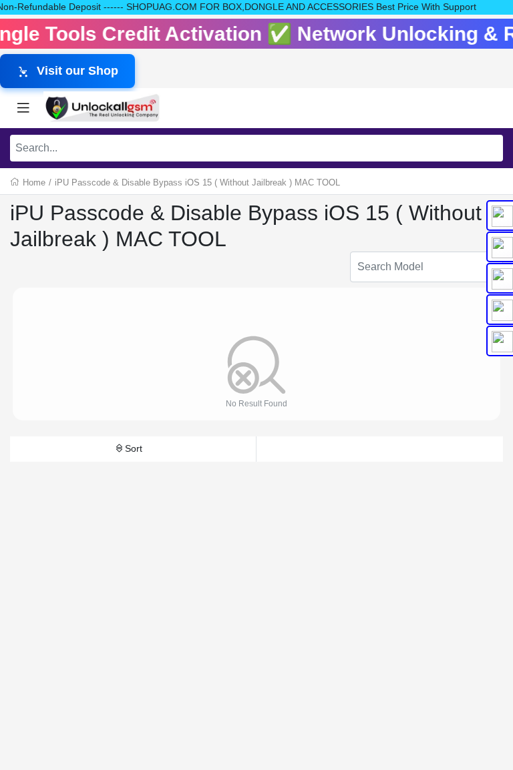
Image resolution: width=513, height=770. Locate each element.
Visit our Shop (77, 70)
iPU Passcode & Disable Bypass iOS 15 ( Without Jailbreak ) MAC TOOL (197, 182)
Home (34, 182)
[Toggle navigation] (23, 108)
